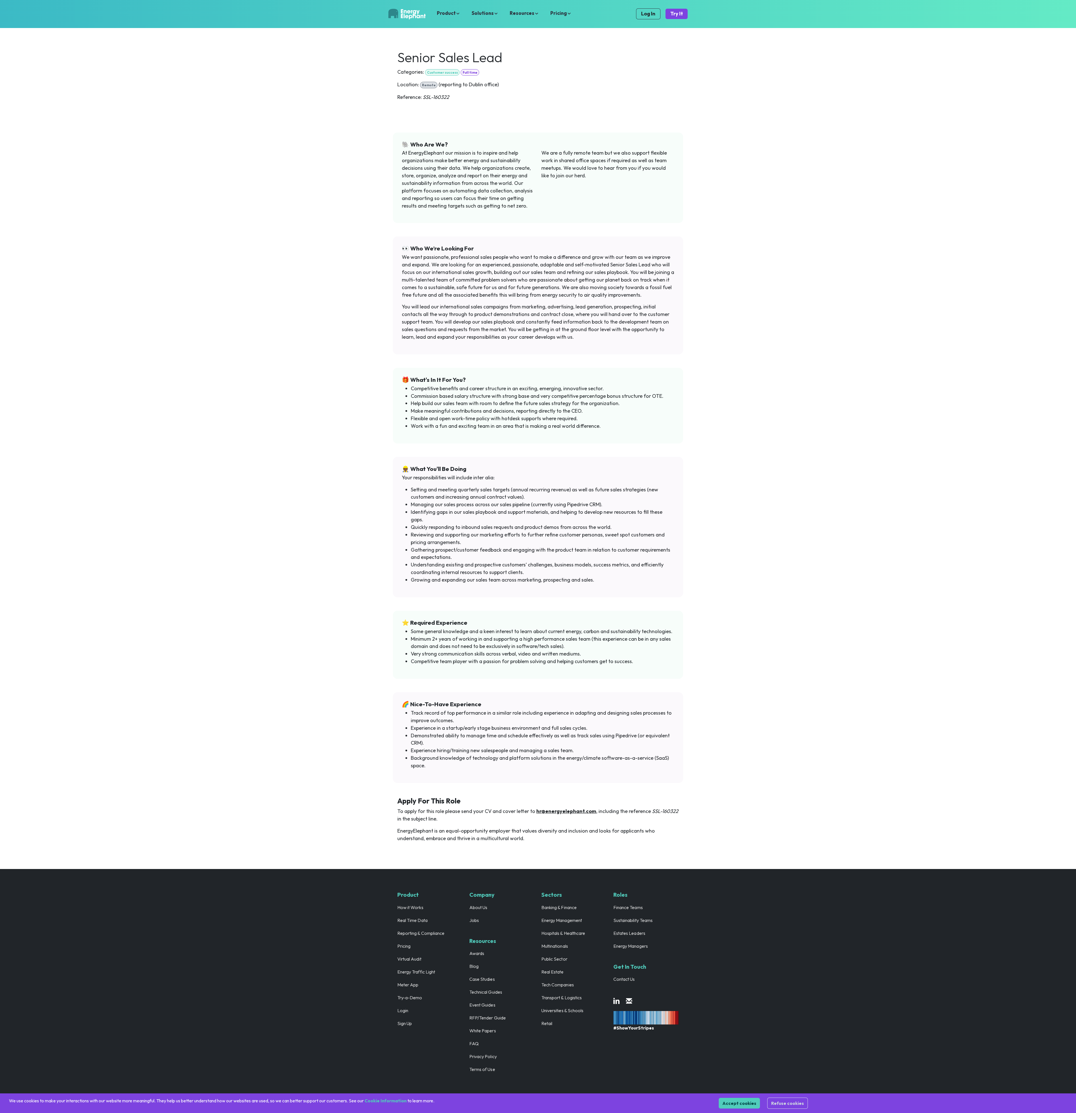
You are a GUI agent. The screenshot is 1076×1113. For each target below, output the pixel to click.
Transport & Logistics (561, 997)
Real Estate (552, 972)
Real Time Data (412, 920)
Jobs (474, 920)
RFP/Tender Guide (487, 1018)
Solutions (483, 13)
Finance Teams (628, 907)
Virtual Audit (409, 959)
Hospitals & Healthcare (563, 933)
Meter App (407, 984)
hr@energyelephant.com (566, 811)
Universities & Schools (562, 1010)
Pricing (559, 13)
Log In (648, 13)
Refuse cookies (787, 1103)
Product (446, 13)
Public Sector (554, 959)
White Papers (482, 1030)
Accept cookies (739, 1103)
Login (402, 1010)
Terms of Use (482, 1069)
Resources (522, 13)
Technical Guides (485, 992)
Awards (476, 953)
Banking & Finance (559, 907)
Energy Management (561, 920)
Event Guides (482, 1005)
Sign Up (404, 1023)
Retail (546, 1023)
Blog (474, 966)
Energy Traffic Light (416, 972)
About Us (478, 907)
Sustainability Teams (633, 920)
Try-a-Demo (409, 997)
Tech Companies (557, 984)
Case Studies (482, 979)
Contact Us (624, 979)
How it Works (410, 907)
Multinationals (554, 946)
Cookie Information (386, 1100)
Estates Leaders (629, 933)
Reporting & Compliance (420, 933)
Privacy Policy (483, 1056)
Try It (676, 13)
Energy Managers (630, 946)
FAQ (474, 1043)
